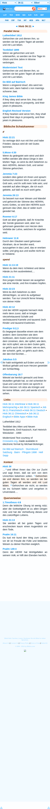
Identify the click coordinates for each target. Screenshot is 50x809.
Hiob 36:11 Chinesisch (15, 413)
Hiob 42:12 (9, 307)
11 (34, 475)
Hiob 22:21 (9, 137)
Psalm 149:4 (10, 549)
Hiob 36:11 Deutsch (34, 410)
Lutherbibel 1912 (12, 35)
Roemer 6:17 (10, 216)
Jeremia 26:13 (11, 195)
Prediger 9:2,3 (11, 328)
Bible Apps (19, 416)
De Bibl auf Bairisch (14, 82)
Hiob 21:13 (9, 520)
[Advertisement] (25, 584)
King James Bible (13, 96)
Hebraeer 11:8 (10, 238)
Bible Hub (32, 416)
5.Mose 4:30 (9, 152)
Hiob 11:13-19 (10, 265)
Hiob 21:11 (9, 277)
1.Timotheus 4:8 (12, 502)
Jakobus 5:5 (10, 359)
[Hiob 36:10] (3, 368)
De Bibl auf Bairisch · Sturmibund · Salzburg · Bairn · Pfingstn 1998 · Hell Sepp (23, 452)
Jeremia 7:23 (10, 174)
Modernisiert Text (13, 67)
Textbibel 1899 (11, 50)
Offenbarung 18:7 (13, 374)
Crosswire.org (10, 441)
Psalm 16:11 (9, 534)
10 (6, 469)
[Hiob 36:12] (46, 368)
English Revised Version (17, 110)
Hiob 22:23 (9, 288)
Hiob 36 (7, 466)
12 (11, 485)
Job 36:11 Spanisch (29, 407)
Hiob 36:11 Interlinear (14, 404)
